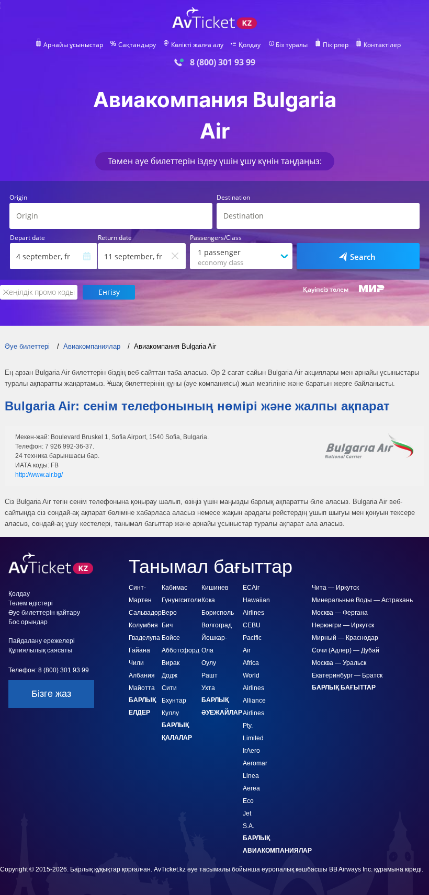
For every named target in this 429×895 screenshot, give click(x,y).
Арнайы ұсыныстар (73, 45)
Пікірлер (335, 45)
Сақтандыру (137, 45)
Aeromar (255, 763)
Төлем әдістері (30, 603)
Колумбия (143, 625)
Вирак (170, 663)
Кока (208, 600)
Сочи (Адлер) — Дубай (345, 650)
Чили (136, 663)
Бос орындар (28, 622)
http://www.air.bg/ (39, 474)
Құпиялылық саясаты (40, 650)
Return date (115, 238)
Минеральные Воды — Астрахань (362, 600)
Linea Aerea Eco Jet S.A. (251, 801)
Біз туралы (292, 45)
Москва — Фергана (340, 612)
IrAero (251, 750)
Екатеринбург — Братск (347, 675)
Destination (233, 197)
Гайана (139, 650)
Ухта (208, 688)
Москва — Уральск (339, 663)
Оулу (208, 663)
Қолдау (250, 45)
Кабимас (174, 587)
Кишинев (214, 587)
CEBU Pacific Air (252, 638)
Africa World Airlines (253, 675)
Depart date (27, 238)
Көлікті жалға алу (197, 45)
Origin (18, 197)
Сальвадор (145, 612)
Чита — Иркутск (335, 587)
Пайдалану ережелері (41, 641)
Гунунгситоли (181, 600)
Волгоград (216, 625)
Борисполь (217, 612)
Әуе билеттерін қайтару (44, 612)
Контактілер (382, 45)
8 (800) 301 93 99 (222, 62)
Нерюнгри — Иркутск (343, 625)
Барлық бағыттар (344, 687)
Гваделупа (144, 637)
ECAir (251, 587)
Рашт (209, 675)
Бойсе (171, 637)
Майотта (142, 688)
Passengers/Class (216, 238)
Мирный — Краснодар (345, 637)
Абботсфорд (180, 650)
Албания (142, 675)
